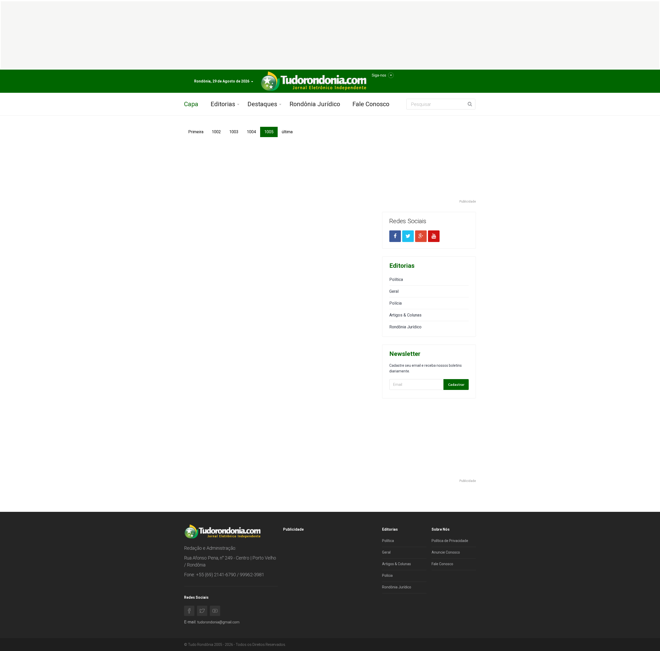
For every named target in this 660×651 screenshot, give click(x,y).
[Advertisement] (429, 163)
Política (396, 279)
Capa (191, 104)
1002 (216, 131)
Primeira (195, 131)
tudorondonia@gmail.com (218, 622)
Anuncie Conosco (446, 552)
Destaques (262, 104)
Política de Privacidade (450, 541)
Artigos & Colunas (405, 315)
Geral (394, 291)
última (287, 131)
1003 (233, 131)
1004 (251, 131)
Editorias (223, 104)
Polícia (395, 303)
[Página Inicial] (313, 81)
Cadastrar (456, 384)
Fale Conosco (370, 104)
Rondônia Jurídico (315, 104)
